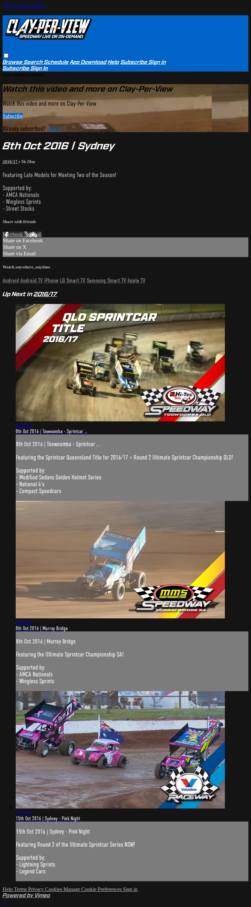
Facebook (13, 234)
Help (113, 62)
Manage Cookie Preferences (93, 889)
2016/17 (11, 161)
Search (34, 62)
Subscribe (13, 116)
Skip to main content (24, 5)
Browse (13, 62)
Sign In (39, 68)
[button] (6, 55)
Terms (21, 889)
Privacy (36, 889)
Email (35, 234)
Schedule (56, 62)
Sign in (157, 62)
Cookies (54, 889)
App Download (88, 62)
